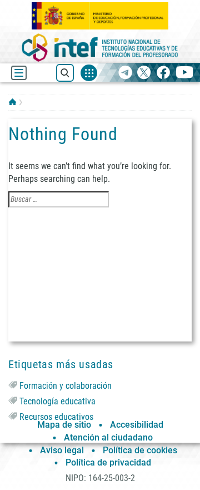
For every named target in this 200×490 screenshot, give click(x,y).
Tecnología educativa (57, 401)
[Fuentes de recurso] (89, 73)
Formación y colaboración (65, 385)
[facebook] (163, 73)
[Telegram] (125, 73)
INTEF (12, 101)
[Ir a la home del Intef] (100, 47)
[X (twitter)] (144, 73)
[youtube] (184, 73)
